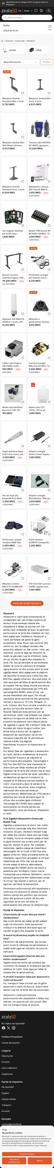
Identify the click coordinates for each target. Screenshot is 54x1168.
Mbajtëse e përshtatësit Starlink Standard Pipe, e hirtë (39, 320)
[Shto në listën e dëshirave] (22, 93)
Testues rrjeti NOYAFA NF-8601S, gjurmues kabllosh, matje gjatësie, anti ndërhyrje (40, 144)
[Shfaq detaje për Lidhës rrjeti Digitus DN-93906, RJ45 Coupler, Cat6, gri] (13, 349)
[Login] (49, 10)
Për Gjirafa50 (8, 1087)
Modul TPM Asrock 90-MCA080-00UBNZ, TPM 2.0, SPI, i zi (40, 232)
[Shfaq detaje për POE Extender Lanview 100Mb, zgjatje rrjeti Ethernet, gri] (40, 569)
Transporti (6, 1105)
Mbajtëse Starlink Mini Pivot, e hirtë (40, 99)
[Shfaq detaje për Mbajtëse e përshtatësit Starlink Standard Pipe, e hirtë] (40, 305)
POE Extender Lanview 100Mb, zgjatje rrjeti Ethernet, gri (40, 585)
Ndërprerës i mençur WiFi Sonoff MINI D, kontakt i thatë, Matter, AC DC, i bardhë (40, 188)
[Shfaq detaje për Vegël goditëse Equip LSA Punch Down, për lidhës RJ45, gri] (13, 437)
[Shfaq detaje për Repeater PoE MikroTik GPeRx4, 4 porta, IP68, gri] (13, 305)
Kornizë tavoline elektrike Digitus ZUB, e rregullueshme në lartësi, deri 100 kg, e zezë (13, 276)
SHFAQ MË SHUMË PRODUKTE (27, 603)
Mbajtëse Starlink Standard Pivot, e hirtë (13, 188)
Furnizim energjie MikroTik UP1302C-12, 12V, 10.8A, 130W (39, 364)
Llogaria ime (7, 1074)
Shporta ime (7, 1056)
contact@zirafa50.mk (12, 1124)
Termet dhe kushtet (11, 1043)
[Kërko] (4, 17)
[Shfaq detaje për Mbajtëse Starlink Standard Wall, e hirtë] (13, 84)
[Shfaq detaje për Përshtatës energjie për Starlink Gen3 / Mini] (40, 261)
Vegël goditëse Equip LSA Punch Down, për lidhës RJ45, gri (12, 453)
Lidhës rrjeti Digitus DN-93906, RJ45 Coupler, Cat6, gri (11, 364)
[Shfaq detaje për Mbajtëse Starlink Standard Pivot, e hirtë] (13, 172)
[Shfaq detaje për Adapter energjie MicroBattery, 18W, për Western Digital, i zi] (40, 481)
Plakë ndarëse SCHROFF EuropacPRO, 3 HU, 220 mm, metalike (40, 541)
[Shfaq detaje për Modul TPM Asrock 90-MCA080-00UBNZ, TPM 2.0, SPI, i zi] (40, 216)
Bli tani (36, 898)
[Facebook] (4, 1028)
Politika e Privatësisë (12, 1037)
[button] (4, 1129)
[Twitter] (9, 1028)
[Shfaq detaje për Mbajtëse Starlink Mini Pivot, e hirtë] (40, 84)
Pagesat (5, 1093)
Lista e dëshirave (9, 1068)
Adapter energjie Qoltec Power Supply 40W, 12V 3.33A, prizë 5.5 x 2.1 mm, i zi (39, 453)
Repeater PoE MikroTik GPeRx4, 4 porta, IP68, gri (13, 320)
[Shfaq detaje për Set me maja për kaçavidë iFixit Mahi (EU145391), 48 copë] (13, 481)
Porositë (5, 1062)
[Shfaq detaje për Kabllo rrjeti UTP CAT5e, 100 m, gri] (40, 393)
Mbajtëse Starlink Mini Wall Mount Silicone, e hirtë (13, 144)
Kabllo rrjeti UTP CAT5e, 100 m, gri (37, 408)
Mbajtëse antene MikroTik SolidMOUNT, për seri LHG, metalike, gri (13, 585)
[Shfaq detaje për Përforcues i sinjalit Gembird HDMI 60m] (13, 525)
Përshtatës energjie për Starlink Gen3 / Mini (38, 276)
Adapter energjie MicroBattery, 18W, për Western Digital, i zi (40, 497)
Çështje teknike (9, 1099)
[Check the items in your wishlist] (36, 11)
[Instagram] (14, 1028)
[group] (13, 50)
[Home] (2, 41)
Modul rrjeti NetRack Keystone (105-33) (12, 408)
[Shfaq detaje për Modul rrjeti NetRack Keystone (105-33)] (13, 393)
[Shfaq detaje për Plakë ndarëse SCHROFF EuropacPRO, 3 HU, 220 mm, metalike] (40, 525)
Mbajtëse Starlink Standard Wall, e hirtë (13, 99)
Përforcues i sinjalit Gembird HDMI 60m (11, 541)
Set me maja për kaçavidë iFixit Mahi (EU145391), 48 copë (12, 497)
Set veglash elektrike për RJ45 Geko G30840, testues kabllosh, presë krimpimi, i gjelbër (12, 232)
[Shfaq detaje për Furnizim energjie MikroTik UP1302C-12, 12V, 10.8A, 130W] (40, 349)
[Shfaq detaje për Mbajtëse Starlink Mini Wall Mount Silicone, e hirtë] (13, 128)
